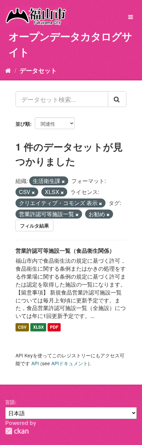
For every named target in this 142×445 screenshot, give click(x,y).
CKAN (17, 431)
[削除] (63, 181)
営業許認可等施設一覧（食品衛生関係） (65, 250)
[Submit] (117, 99)
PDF (54, 327)
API (35, 363)
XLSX (38, 327)
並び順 (23, 123)
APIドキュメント (69, 363)
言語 (10, 401)
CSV (22, 327)
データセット (38, 70)
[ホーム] (8, 70)
